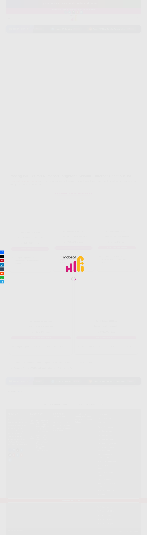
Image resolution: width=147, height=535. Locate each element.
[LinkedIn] (2, 264)
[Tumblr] (2, 269)
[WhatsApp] (2, 277)
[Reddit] (2, 273)
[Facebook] (2, 252)
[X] (2, 256)
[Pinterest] (2, 260)
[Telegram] (2, 281)
